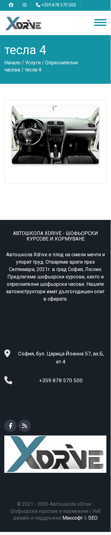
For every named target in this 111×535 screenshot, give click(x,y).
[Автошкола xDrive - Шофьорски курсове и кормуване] (23, 23)
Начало (12, 63)
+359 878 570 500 (58, 4)
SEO (92, 518)
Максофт (72, 518)
